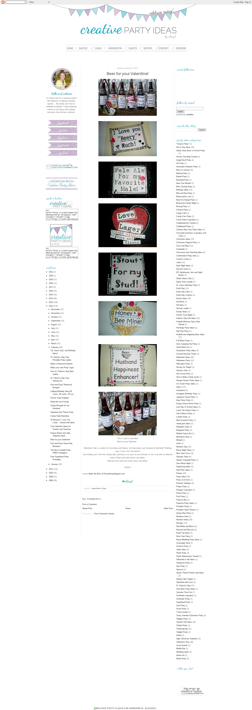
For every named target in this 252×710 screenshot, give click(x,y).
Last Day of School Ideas (187, 407)
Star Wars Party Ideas (185, 589)
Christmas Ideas (183, 239)
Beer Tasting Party (184, 186)
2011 (51, 469)
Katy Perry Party (183, 400)
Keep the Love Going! (59, 402)
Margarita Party (182, 430)
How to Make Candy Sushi (187, 377)
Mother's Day (181, 447)
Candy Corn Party (183, 216)
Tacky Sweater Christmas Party (189, 615)
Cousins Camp (182, 259)
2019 (51, 279)
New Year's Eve (183, 453)
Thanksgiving (182, 629)
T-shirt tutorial (182, 612)
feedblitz (190, 114)
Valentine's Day (99, 488)
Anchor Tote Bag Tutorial (186, 157)
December (55, 309)
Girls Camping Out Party (186, 344)
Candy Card (181, 213)
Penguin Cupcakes (184, 490)
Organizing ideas (183, 466)
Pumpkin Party (182, 506)
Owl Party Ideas (183, 470)
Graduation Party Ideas (186, 350)
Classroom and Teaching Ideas (189, 252)
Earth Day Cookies (184, 295)
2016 (51, 291)
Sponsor (179, 569)
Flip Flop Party (182, 331)
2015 (51, 295)
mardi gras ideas (183, 423)
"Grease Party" (182, 144)
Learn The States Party (186, 410)
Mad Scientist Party (184, 420)
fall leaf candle (182, 308)
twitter (178, 635)
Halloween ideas (183, 357)
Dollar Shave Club (183, 278)
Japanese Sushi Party (185, 397)
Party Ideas (181, 477)
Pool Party (180, 496)
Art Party (180, 163)
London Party (182, 417)
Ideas (178, 387)
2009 (51, 477)
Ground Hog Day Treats (186, 354)
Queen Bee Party (183, 513)
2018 (51, 283)
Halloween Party (183, 360)
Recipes (179, 523)
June (53, 332)
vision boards (182, 645)
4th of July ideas (183, 147)
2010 (51, 473)
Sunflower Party (183, 599)
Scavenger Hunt (183, 543)
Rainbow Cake (182, 516)
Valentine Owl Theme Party (62, 412)
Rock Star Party (183, 536)
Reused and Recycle (185, 530)
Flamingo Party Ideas (185, 328)
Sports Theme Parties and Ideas (190, 573)
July (53, 328)
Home (128, 508)
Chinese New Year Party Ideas (189, 230)
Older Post (168, 508)
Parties (179, 473)
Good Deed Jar (182, 347)
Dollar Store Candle (184, 282)
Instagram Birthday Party (186, 394)
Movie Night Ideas (184, 450)
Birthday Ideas (182, 190)
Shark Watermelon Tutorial (187, 556)
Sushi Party (181, 609)
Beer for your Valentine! (60, 439)
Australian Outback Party (187, 167)
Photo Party (181, 493)
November (55, 313)
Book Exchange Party (185, 200)
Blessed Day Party (184, 193)
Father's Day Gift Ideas (186, 318)
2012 (51, 306)
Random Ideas (182, 520)
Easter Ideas (181, 298)
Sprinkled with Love (184, 582)
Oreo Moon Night (183, 463)
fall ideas (180, 305)
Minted (179, 440)
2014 (51, 298)
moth (178, 443)
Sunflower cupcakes (184, 595)
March (54, 343)
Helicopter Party (183, 364)
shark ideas (181, 549)
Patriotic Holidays (183, 483)
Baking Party (181, 173)
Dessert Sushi (182, 269)
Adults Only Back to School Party (190, 150)
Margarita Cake (182, 427)
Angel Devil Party (183, 160)
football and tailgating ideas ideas (190, 334)
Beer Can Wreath (183, 183)
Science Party (182, 546)
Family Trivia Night (184, 315)
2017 (51, 287)
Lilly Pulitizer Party (184, 413)
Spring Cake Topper (184, 579)
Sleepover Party (183, 563)
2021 (51, 272)
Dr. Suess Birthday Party (186, 285)
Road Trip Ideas (183, 533)
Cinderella (180, 249)
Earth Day (180, 288)
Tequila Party (181, 625)
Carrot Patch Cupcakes (186, 220)
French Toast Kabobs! (59, 398)
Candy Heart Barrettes (59, 416)
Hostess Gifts (182, 370)
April (53, 340)
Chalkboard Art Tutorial (186, 223)
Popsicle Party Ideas (185, 503)
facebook (180, 302)
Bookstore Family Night (186, 203)
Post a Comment (89, 504)
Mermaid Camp (182, 437)
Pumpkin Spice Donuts (186, 510)
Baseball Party (182, 180)
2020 (51, 276)
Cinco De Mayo (182, 246)
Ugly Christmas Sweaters (187, 639)
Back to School (182, 170)
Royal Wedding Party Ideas (187, 540)
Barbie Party (181, 176)
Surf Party (180, 605)
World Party (181, 659)
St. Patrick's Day (183, 585)
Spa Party (180, 566)
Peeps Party (181, 486)
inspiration (180, 390)
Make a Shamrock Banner (61, 364)
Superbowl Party (183, 602)
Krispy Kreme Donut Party (187, 403)
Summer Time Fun (184, 592)
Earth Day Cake (183, 292)
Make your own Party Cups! (62, 367)
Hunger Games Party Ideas (187, 380)
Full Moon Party (183, 340)
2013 (51, 302)
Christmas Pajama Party (186, 242)
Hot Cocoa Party (183, 374)
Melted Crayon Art (183, 433)
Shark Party (181, 553)
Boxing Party (181, 206)
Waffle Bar (180, 648)
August (54, 324)
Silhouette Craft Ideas (185, 559)
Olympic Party (182, 457)
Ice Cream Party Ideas (185, 384)
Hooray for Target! (183, 367)
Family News (181, 312)
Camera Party (182, 210)
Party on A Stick (183, 480)
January (54, 464)
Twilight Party (182, 632)
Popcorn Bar (181, 500)
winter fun (180, 655)
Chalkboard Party (183, 226)
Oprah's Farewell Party (185, 460)
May (53, 336)
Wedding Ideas (182, 652)
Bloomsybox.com (183, 196)
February (55, 347)
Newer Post (87, 508)
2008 (51, 480)
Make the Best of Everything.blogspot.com (107, 474)
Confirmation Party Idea (186, 256)
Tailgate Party (182, 619)
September (56, 321)
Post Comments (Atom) (104, 514)
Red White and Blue (184, 526)
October (54, 317)
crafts (178, 262)
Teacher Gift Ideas (184, 622)
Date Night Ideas (183, 266)
